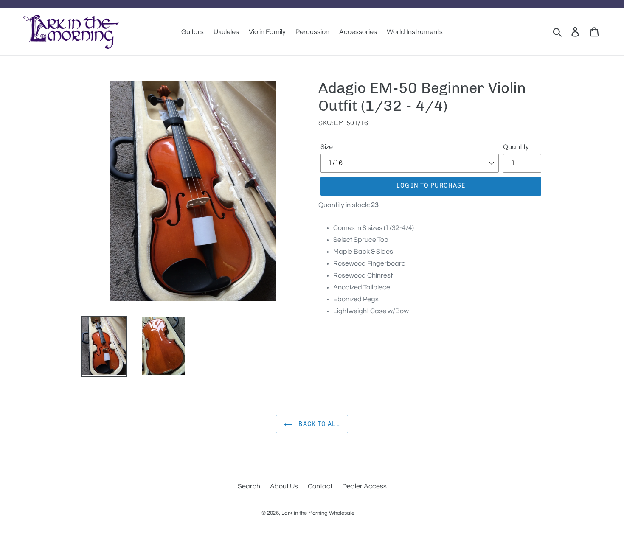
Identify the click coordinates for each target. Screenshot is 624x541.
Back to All (318, 424)
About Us (284, 486)
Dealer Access (364, 486)
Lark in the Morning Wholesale (317, 513)
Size (326, 146)
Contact (320, 486)
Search (249, 486)
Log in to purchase (430, 185)
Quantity (516, 146)
